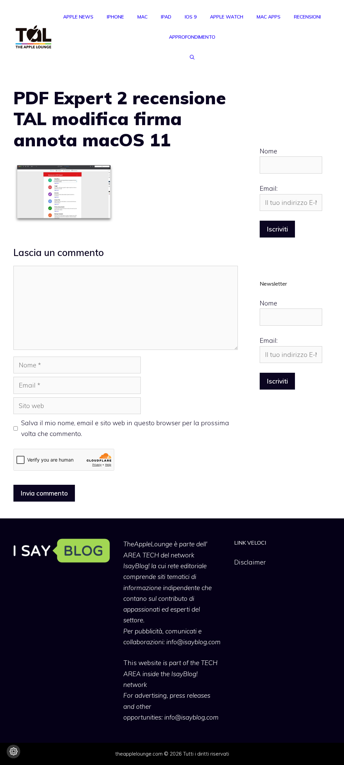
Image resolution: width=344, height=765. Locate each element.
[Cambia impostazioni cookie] (13, 751)
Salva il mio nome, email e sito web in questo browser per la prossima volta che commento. (125, 428)
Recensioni (307, 17)
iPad (166, 17)
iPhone (115, 17)
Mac (142, 17)
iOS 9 (191, 17)
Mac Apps (269, 17)
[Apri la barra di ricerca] (192, 57)
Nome (268, 151)
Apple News (78, 17)
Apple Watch (226, 17)
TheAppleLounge (147, 544)
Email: (268, 188)
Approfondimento (192, 37)
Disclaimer (250, 562)
